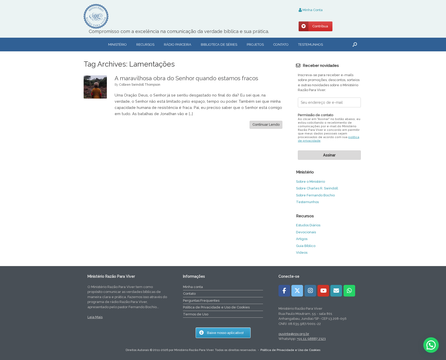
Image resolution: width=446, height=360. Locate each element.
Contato (281, 44)
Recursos (145, 44)
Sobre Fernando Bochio (315, 195)
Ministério (117, 44)
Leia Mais (94, 317)
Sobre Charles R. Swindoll (317, 188)
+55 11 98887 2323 (311, 339)
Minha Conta (312, 10)
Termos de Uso (195, 314)
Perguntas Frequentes (201, 300)
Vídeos (301, 252)
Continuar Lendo (266, 124)
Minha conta (193, 287)
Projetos (255, 44)
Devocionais (306, 232)
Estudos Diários (308, 225)
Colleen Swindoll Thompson (139, 84)
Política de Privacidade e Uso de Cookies (216, 307)
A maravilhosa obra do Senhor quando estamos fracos (186, 78)
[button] (354, 44)
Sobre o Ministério (310, 181)
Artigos (301, 239)
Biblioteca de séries (219, 44)
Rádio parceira (177, 44)
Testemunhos (310, 44)
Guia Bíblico (305, 246)
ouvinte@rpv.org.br (293, 334)
